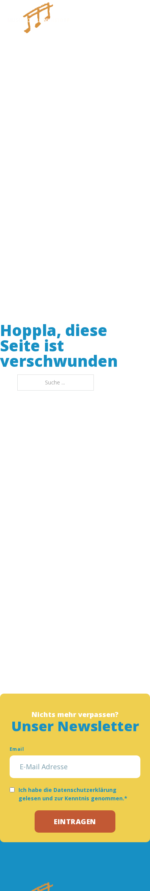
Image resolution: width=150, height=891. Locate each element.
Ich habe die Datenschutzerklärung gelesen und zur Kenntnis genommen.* (72, 794)
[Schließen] (136, 17)
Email (17, 749)
